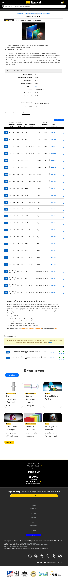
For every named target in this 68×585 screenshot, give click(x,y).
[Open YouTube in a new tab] (42, 556)
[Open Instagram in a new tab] (54, 556)
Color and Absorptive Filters (43, 13)
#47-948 (53, 153)
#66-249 (53, 257)
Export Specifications (59, 119)
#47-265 (53, 160)
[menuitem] (3, 2)
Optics (26, 13)
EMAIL (35, 476)
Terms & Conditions (24, 543)
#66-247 (53, 278)
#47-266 (53, 139)
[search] (34, 6)
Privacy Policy (7, 543)
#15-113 (52, 358)
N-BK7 (36, 86)
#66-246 (53, 251)
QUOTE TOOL (32, 481)
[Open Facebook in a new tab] (30, 556)
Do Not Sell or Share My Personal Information (36, 544)
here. (56, 328)
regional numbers (35, 468)
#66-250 (53, 285)
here (50, 342)
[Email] (38, 16)
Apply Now (33, 535)
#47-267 (53, 195)
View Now (13, 401)
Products (7, 113)
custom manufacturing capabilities (31, 328)
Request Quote (62, 353)
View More (9, 442)
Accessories (16, 113)
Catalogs (33, 530)
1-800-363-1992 (32, 465)
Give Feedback (33, 525)
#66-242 (53, 216)
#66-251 (53, 237)
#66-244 (53, 271)
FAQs (33, 522)
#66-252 (53, 264)
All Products (20, 13)
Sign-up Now (34, 495)
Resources (26, 113)
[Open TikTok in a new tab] (60, 556)
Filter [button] (9, 375)
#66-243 (53, 244)
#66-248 (53, 230)
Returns (33, 520)
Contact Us (40, 10)
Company (33, 505)
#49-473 (53, 174)
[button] (40, 16)
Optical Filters (32, 13)
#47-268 (53, 167)
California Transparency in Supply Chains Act (15, 546)
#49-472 (53, 202)
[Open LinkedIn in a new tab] (48, 556)
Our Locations (33, 511)
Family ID (29, 16)
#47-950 (53, 181)
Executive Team (33, 508)
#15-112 (52, 352)
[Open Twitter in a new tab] (36, 556)
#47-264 (53, 188)
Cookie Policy (15, 543)
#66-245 (53, 223)
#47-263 (53, 132)
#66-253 (53, 292)
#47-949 (53, 209)
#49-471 (53, 146)
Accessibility (33, 543)
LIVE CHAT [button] (35, 472)
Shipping (33, 517)
